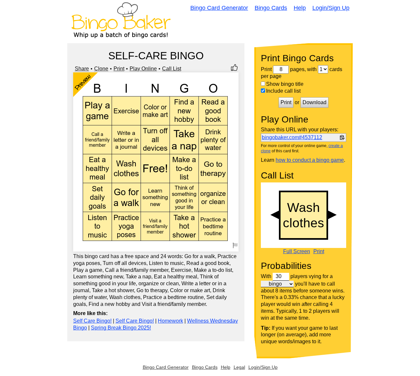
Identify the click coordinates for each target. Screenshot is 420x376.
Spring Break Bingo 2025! (121, 327)
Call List (171, 68)
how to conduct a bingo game (310, 160)
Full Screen (296, 251)
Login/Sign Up (330, 8)
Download (314, 102)
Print (119, 68)
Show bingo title (285, 84)
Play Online (143, 68)
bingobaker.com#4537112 (292, 137)
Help (300, 8)
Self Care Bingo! (92, 321)
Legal (239, 367)
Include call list (283, 91)
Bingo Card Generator (219, 8)
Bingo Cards (271, 8)
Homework (170, 321)
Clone (101, 68)
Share (82, 68)
